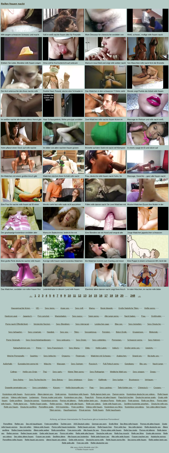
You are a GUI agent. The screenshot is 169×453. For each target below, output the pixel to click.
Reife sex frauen (11, 407)
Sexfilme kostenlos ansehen (136, 404)
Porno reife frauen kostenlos (63, 427)
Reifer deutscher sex (99, 443)
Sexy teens (50, 308)
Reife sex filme (148, 400)
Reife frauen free (105, 427)
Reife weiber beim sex (88, 400)
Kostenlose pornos (49, 400)
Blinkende (153, 332)
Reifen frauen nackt (13, 3)
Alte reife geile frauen (120, 436)
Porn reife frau (120, 427)
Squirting (34, 356)
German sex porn (99, 424)
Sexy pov (64, 332)
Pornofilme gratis (46, 407)
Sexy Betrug (57, 379)
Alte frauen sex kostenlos (78, 436)
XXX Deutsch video (82, 424)
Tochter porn (66, 424)
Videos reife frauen (19, 397)
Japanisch (27, 316)
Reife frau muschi (121, 433)
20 (121, 295)
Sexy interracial (82, 324)
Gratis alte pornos (153, 433)
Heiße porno (149, 308)
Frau (143, 316)
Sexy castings (106, 387)
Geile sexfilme (16, 400)
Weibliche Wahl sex (118, 372)
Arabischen (122, 356)
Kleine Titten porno (76, 372)
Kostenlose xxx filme (113, 407)
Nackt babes (130, 316)
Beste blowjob (106, 308)
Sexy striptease (76, 379)
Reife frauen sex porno (34, 440)
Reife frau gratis (130, 430)
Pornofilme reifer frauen (12, 440)
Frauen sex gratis (43, 436)
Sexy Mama (74, 348)
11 (74, 295)
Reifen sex (19, 424)
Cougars (157, 387)
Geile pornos (60, 394)
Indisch (115, 348)
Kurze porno (30, 394)
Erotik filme (113, 424)
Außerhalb (7, 364)
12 (79, 295)
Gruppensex (138, 332)
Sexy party (57, 372)
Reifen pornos (56, 404)
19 (116, 295)
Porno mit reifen (66, 433)
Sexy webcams (64, 340)
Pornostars (117, 340)
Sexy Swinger (77, 364)
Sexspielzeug (91, 332)
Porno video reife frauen (111, 430)
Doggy (153, 372)
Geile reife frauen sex (112, 404)
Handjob (51, 332)
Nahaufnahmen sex (22, 348)
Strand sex (137, 356)
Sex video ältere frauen (156, 407)
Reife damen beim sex (100, 394)
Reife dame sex (21, 404)
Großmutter (156, 316)
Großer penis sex (132, 348)
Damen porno (118, 394)
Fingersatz (80, 356)
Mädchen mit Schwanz (101, 356)
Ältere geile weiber (41, 430)
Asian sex (65, 308)
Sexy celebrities (99, 340)
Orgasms (66, 356)
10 (69, 295)
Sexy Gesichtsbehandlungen (38, 340)
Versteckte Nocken (42, 324)
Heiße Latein (101, 348)
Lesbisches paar (102, 324)
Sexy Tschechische (37, 379)
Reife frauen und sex (86, 427)
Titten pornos (55, 410)
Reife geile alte (68, 443)
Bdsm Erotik (121, 332)
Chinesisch (143, 387)
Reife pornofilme (58, 430)
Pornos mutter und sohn (51, 397)
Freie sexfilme (77, 407)
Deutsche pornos (31, 400)
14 (90, 295)
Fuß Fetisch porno (111, 364)
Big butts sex (153, 356)
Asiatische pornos (158, 436)
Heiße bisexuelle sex (75, 387)
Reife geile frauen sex (100, 436)
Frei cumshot (44, 316)
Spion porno (93, 316)
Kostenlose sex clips (73, 397)
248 (132, 295)
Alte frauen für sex (91, 430)
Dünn (90, 379)
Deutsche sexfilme (28, 407)
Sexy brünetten (135, 324)
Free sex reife (82, 443)
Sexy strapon (139, 372)
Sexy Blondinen (63, 324)
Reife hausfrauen (113, 410)
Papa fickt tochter (125, 397)
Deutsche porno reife (95, 440)
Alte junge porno (112, 316)
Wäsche (47, 364)
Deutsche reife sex (159, 404)
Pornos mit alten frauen (106, 397)
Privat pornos (85, 410)
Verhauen (149, 379)
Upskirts (149, 348)
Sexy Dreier (81, 340)
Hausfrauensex (70, 410)
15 (95, 295)
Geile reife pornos (76, 440)
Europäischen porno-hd (28, 364)
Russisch (93, 364)
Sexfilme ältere (59, 436)
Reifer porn (121, 400)
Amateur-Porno (107, 400)
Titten (76, 332)
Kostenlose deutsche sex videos (141, 394)
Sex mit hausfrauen (34, 424)
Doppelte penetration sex (16, 387)
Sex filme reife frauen (129, 424)
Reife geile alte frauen (74, 404)
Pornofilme (7, 424)
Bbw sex (119, 324)
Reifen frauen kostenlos (21, 430)
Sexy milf (79, 308)
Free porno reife (74, 430)
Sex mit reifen (25, 427)
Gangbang (129, 364)
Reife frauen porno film (115, 440)
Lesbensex (34, 397)
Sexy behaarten (15, 332)
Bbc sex (143, 364)
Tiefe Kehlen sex (125, 387)
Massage (61, 364)
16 (100, 295)
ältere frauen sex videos (56, 440)
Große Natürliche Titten (128, 308)
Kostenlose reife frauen (12, 394)
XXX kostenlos (62, 407)
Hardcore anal (11, 316)
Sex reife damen (135, 427)
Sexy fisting (18, 379)
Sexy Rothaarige (97, 372)
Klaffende (102, 379)
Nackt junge (158, 364)
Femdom (106, 332)
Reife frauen (98, 410)
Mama (92, 308)
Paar (92, 387)
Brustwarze (134, 379)
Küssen (56, 387)
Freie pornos (133, 400)
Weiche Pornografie (16, 356)
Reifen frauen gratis (38, 404)
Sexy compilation (40, 387)
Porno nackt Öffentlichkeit (16, 324)
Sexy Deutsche (154, 324)
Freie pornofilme (51, 424)
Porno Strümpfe (13, 340)
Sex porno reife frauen (137, 440)
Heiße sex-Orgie (30, 372)
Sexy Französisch (55, 348)
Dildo (87, 348)
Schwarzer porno (135, 340)
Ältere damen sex (45, 394)
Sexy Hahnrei (154, 340)
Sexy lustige (118, 379)
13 (84, 295)
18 (111, 295)
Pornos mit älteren (68, 400)
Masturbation (61, 316)
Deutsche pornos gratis (146, 397)
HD (37, 308)
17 (106, 295)
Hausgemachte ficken (20, 308)
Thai (45, 372)
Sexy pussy (77, 316)
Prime (39, 348)
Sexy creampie (34, 332)
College (13, 372)
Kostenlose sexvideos (134, 407)
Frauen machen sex (140, 436)
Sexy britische (49, 356)
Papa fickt (89, 397)
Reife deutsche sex (153, 427)
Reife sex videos (93, 404)
